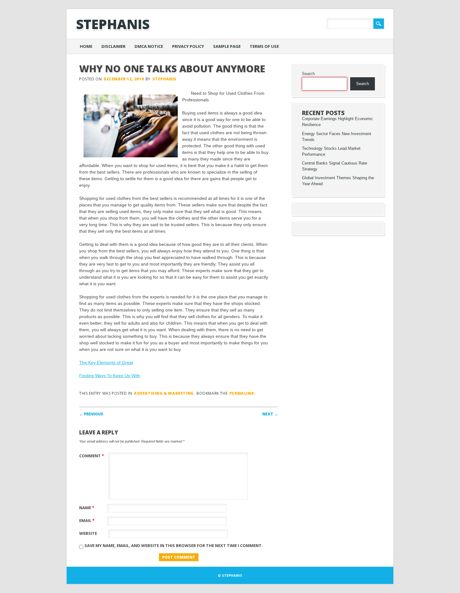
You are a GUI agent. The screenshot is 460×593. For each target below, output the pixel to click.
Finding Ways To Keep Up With (109, 375)
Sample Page (227, 46)
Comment (91, 456)
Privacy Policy (188, 46)
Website (88, 533)
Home (86, 46)
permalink (241, 393)
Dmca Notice (149, 46)
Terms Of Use (264, 46)
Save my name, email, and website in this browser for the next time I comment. (173, 545)
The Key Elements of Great (106, 362)
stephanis (113, 24)
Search (308, 74)
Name (86, 507)
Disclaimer (113, 46)
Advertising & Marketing (164, 393)
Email (87, 520)
